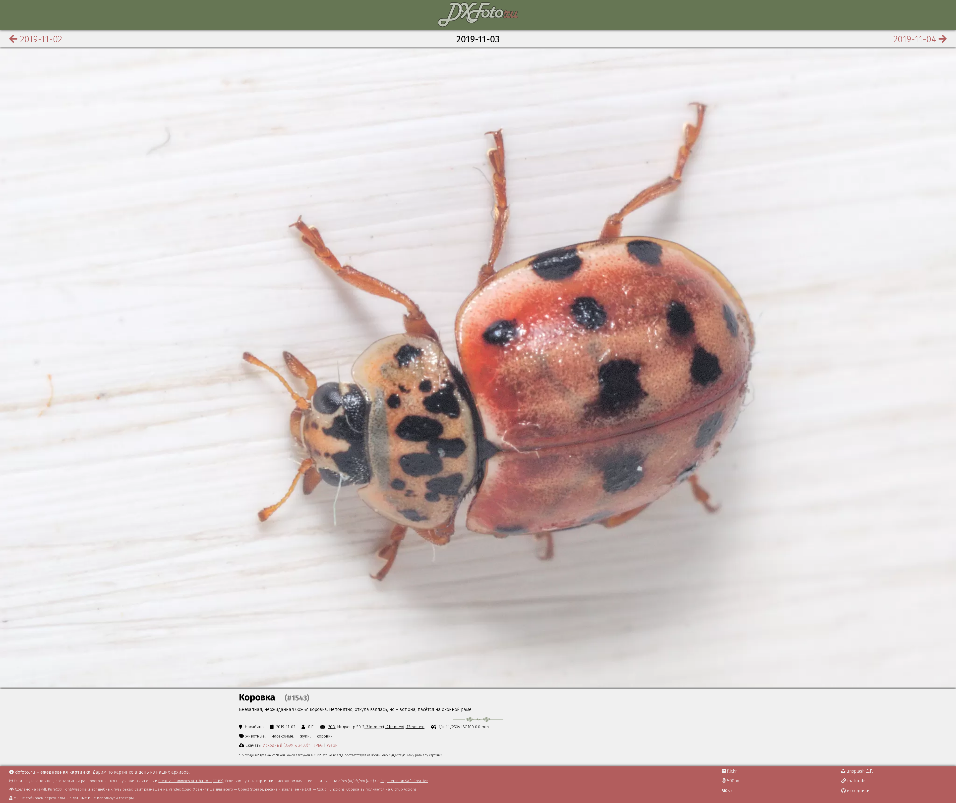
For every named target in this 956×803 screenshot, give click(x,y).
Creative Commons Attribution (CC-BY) (190, 781)
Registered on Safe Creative (404, 781)
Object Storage (250, 789)
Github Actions (404, 789)
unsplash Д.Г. (859, 771)
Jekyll (41, 789)
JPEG (318, 745)
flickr (731, 771)
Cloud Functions (331, 789)
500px (732, 781)
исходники (858, 791)
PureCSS (55, 789)
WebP (332, 745)
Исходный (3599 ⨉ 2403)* (286, 745)
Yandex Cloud (180, 789)
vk (730, 791)
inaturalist (857, 781)
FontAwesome (75, 789)
